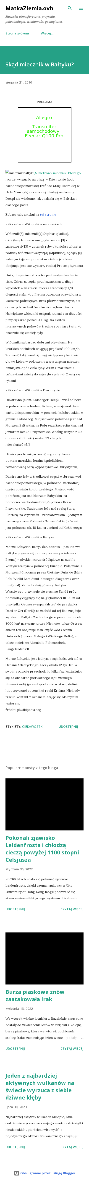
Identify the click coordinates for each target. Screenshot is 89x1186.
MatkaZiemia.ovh (29, 8)
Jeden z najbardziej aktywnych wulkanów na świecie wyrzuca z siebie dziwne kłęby (39, 1086)
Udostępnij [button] (68, 726)
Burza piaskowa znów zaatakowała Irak (35, 995)
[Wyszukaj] (70, 8)
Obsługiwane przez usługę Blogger (47, 1173)
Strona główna (17, 33)
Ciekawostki (32, 726)
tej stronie (48, 214)
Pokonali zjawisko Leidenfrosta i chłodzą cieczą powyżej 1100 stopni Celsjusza (42, 848)
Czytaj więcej (72, 909)
